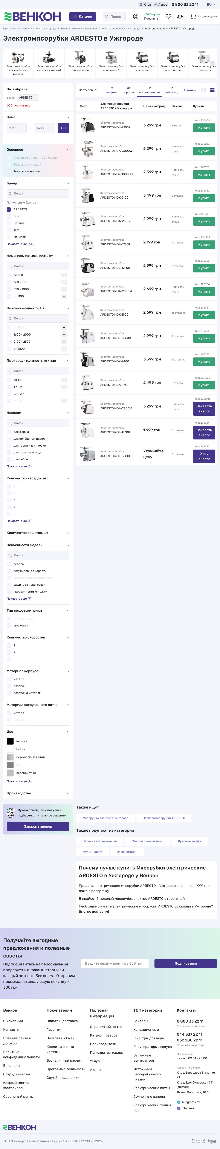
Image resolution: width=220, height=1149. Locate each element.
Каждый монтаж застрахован (17, 1085)
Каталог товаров (104, 1035)
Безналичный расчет (64, 1060)
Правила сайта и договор (17, 1040)
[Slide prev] (7, 63)
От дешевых (111, 90)
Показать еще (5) (19, 466)
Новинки (189, 90)
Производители (103, 1044)
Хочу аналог (204, 456)
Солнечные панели (149, 1096)
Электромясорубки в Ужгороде (120, 28)
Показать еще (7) (19, 598)
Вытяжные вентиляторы (144, 1057)
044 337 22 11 (189, 1034)
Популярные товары (107, 1052)
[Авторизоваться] (136, 16)
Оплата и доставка (62, 1021)
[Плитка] (203, 90)
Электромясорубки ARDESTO (164, 818)
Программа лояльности (66, 1069)
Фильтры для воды (149, 1038)
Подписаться (186, 963)
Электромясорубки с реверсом (204, 68)
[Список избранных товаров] (168, 16)
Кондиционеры (146, 1029)
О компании (13, 1021)
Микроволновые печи (147, 841)
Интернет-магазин (15, 28)
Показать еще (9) (19, 781)
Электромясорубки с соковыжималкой (49, 68)
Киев (147, 4)
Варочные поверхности (100, 841)
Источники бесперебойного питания (147, 1074)
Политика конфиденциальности (21, 1054)
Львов (162, 4)
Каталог (85, 16)
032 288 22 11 (189, 1040)
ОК (63, 128)
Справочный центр (106, 1027)
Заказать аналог (204, 408)
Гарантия (54, 1029)
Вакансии (11, 1066)
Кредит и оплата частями (60, 1049)
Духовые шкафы (190, 841)
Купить (204, 128)
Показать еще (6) (19, 521)
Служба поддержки (63, 1078)
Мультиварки (92, 852)
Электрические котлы (151, 1088)
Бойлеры (140, 1021)
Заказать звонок (38, 826)
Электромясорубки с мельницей (111, 68)
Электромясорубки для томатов (173, 68)
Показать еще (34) (20, 244)
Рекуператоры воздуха (152, 1047)
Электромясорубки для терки (142, 68)
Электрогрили (127, 852)
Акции (95, 1070)
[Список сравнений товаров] (180, 16)
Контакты (11, 1029)
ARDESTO (25, 97)
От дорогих (128, 90)
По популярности (149, 90)
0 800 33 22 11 (185, 4)
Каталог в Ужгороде (43, 28)
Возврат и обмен (61, 1038)
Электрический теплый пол (152, 1107)
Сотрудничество (17, 1074)
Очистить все (20, 105)
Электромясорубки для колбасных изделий (18, 70)
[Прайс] (212, 90)
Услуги (95, 1061)
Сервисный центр (18, 1096)
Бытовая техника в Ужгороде (78, 28)
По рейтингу (171, 90)
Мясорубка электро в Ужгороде (105, 818)
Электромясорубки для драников (80, 68)
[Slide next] (212, 63)
